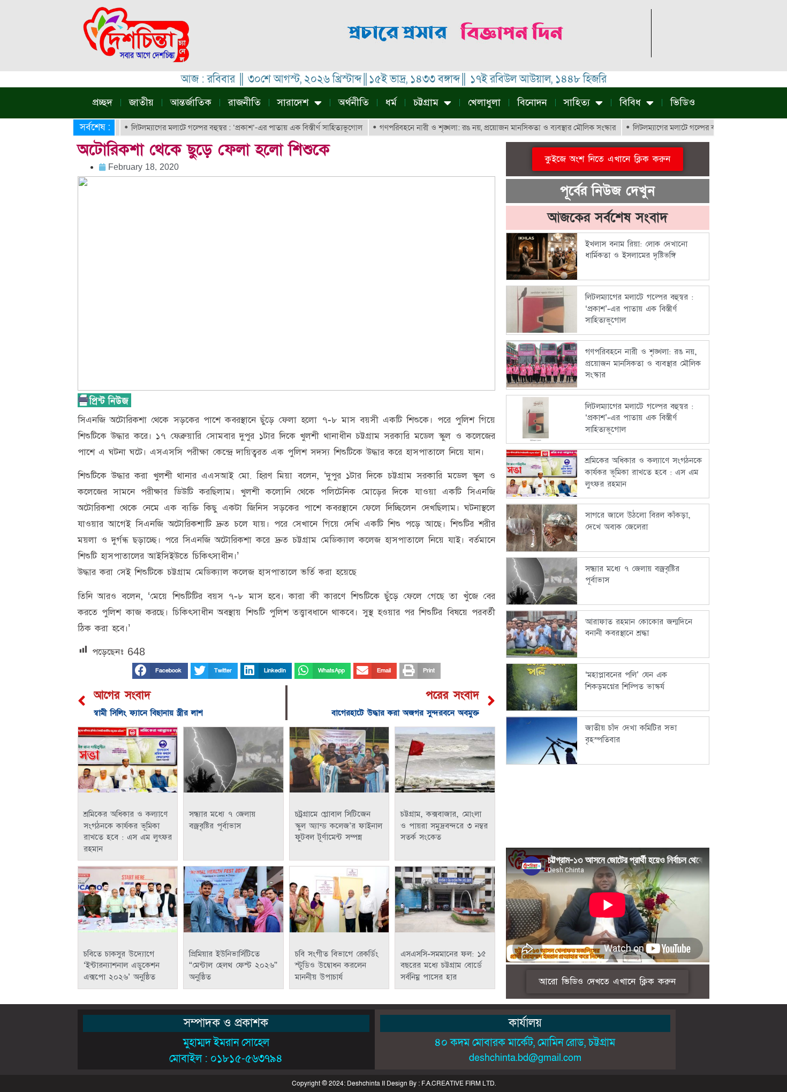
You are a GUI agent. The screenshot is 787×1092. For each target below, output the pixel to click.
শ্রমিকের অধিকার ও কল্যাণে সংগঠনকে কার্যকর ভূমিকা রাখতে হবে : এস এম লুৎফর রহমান (128, 832)
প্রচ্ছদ (102, 102)
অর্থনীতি (353, 102)
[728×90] (457, 54)
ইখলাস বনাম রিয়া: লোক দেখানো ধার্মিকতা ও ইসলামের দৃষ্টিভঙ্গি (636, 249)
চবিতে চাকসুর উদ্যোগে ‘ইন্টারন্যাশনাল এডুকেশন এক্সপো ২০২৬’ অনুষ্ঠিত (122, 965)
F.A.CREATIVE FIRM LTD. (458, 1083)
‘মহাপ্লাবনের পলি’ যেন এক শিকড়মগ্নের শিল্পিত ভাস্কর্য (626, 680)
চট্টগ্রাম (425, 102)
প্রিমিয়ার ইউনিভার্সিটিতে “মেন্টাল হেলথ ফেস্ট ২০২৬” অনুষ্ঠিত (233, 965)
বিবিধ (630, 102)
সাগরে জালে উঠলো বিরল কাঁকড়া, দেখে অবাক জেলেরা (638, 521)
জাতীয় (141, 102)
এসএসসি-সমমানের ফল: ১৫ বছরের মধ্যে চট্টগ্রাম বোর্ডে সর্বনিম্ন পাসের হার (443, 965)
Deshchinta (363, 1083)
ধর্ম (391, 102)
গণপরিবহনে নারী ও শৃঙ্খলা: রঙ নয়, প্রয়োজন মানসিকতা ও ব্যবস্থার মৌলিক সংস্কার (468, 127)
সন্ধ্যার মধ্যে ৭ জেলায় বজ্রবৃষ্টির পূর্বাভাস (222, 820)
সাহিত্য (577, 102)
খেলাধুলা (484, 102)
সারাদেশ (293, 102)
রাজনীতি (244, 102)
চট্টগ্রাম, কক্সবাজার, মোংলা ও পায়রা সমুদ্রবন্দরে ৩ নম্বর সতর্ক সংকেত (444, 826)
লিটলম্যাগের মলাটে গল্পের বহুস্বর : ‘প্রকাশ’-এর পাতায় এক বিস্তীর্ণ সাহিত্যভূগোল (216, 127)
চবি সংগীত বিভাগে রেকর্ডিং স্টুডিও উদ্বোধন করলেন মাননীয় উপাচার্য (337, 965)
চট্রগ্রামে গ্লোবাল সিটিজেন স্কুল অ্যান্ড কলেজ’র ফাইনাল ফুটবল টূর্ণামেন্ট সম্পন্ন (338, 826)
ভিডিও (682, 102)
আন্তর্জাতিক (190, 102)
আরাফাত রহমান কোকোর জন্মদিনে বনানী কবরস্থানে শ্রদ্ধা (638, 627)
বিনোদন (532, 102)
